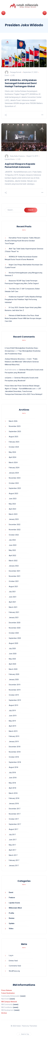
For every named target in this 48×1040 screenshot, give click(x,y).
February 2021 (14, 612)
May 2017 (12, 845)
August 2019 (13, 705)
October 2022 (14, 535)
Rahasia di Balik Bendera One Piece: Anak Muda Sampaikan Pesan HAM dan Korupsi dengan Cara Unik (23, 318)
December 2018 (14, 747)
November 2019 (14, 690)
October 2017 (14, 819)
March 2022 (13, 561)
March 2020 (13, 669)
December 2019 (14, 685)
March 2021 (13, 607)
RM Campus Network (9, 1002)
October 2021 (14, 581)
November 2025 (14, 426)
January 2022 (14, 566)
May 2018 (12, 783)
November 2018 (14, 752)
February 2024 (14, 468)
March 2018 (13, 793)
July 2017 (12, 835)
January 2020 (14, 680)
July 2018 (12, 773)
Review (11, 918)
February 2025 (14, 442)
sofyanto (8, 378)
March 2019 (13, 731)
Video (11, 929)
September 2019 (15, 700)
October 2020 (14, 633)
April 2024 (12, 457)
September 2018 (15, 762)
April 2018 (12, 788)
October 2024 (14, 447)
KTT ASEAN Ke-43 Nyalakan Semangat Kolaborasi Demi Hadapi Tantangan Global (21, 83)
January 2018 (14, 804)
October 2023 (14, 483)
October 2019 (14, 695)
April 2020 (12, 664)
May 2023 (12, 504)
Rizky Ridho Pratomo (17, 156)
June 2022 (12, 545)
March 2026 (13, 421)
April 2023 (12, 509)
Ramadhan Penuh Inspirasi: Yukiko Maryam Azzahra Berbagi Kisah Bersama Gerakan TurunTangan (22, 240)
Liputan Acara (10, 159)
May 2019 (12, 721)
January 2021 (14, 618)
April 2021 (12, 602)
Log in (11, 955)
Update (11, 923)
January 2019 (14, 742)
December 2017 (14, 809)
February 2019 (14, 736)
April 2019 (12, 726)
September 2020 (15, 638)
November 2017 (14, 814)
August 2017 (13, 829)
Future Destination (8, 993)
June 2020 (12, 654)
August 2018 (13, 767)
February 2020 (14, 674)
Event (7, 75)
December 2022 (14, 525)
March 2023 (13, 514)
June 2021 (12, 597)
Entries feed (13, 961)
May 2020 (12, 659)
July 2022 (12, 540)
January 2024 (14, 473)
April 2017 (12, 850)
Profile (11, 913)
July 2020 (12, 649)
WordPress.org (14, 971)
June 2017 (12, 840)
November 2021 (14, 576)
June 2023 (12, 499)
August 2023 (13, 493)
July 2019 (12, 711)
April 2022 (12, 556)
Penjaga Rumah (15, 72)
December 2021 (14, 571)
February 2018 (14, 798)
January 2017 (14, 866)
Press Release (6, 990)
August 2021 (13, 587)
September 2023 (15, 488)
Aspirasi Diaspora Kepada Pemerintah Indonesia (20, 165)
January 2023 (14, 519)
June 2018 (12, 778)
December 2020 (14, 623)
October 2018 (14, 757)
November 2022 (14, 530)
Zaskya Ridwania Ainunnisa (15, 359)
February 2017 (14, 860)
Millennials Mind (15, 908)
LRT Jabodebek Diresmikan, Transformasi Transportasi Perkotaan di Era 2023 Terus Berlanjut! (23, 391)
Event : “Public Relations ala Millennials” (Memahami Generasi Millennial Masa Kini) (22, 362)
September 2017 (15, 824)
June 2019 (12, 716)
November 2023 (14, 478)
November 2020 (14, 628)
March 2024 (13, 462)
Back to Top (25, 1034)
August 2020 (13, 643)
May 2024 (12, 452)
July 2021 (12, 592)
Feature (12, 898)
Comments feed (15, 966)
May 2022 (12, 550)
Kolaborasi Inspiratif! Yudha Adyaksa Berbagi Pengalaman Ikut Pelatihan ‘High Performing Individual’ (23, 299)
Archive (4, 1013)
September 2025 (15, 431)
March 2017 (13, 855)
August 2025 (13, 437)
